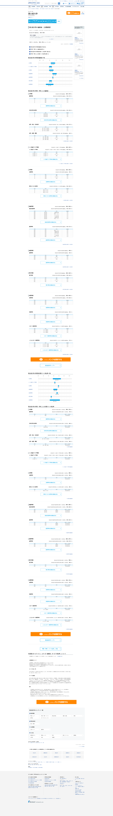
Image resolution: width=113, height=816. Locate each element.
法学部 (30, 70)
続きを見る (81, 43)
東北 (31, 786)
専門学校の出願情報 (48, 781)
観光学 (66, 785)
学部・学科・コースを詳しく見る (50, 648)
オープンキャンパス (76, 6)
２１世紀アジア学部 (33, 66)
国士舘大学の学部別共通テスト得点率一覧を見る (40, 51)
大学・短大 (57, 6)
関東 (33, 786)
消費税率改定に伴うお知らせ (79, 794)
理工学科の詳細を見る (50, 285)
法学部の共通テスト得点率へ (68, 200)
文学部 (30, 63)
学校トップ (30, 21)
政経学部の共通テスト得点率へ (68, 244)
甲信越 (36, 786)
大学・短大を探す (42, 8)
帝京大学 (34, 752)
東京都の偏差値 (40, 767)
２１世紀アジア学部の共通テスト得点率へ (66, 163)
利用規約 (76, 784)
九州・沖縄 (36, 787)
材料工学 (63, 786)
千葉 (36, 764)
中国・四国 (32, 787)
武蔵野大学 (67, 752)
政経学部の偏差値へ (70, 532)
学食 (42, 737)
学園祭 (53, 737)
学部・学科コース (35, 21)
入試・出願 (82, 6)
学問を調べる (62, 783)
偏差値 (59, 21)
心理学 (69, 785)
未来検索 (33, 6)
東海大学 (56, 752)
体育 (43, 742)
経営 (39, 742)
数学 (71, 785)
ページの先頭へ (82, 746)
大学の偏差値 (30, 767)
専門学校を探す (47, 778)
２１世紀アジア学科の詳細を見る (50, 159)
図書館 (75, 735)
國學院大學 (45, 752)
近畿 (29, 787)
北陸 (40, 786)
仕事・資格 (45, 6)
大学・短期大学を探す (31, 778)
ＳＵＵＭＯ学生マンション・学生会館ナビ (53, 798)
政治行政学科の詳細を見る (50, 222)
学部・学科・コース (45, 715)
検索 (59, 3)
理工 (41, 742)
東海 (38, 786)
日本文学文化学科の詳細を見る (50, 120)
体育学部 (30, 84)
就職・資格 (45, 21)
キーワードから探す (78, 789)
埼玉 (34, 764)
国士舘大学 (52, 8)
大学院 (31, 737)
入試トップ (32, 729)
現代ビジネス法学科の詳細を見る (50, 195)
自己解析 (38, 6)
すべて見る (81, 78)
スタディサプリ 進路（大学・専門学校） (33, 8)
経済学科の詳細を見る (50, 240)
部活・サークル (66, 735)
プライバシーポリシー (78, 785)
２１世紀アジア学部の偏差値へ (68, 466)
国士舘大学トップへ (50, 365)
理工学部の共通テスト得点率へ (68, 289)
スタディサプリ (30, 798)
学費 (74, 715)
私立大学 (46, 8)
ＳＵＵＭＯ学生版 (43, 798)
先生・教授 (40, 21)
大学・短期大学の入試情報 (32, 781)
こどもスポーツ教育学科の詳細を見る (51, 350)
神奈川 (41, 764)
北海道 (29, 786)
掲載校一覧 (77, 788)
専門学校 (62, 6)
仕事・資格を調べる (63, 778)
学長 (53, 735)
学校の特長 (54, 715)
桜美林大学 (78, 752)
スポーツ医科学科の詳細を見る (50, 335)
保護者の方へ (32, 735)
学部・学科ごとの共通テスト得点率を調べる (40, 53)
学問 (50, 6)
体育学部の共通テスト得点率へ (68, 354)
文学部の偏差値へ (70, 446)
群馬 (32, 764)
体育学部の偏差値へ (70, 629)
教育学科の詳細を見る (50, 105)
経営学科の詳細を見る (50, 262)
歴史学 (61, 785)
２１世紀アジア (32, 742)
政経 (37, 742)
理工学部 (30, 80)
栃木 (30, 764)
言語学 (63, 785)
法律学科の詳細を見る (50, 181)
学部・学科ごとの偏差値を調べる (37, 49)
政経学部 (30, 73)
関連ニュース (43, 735)
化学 (60, 786)
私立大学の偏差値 (35, 767)
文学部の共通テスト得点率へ (68, 141)
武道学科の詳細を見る (50, 321)
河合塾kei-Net (60, 656)
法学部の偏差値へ (70, 498)
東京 (49, 8)
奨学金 (31, 717)
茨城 (28, 764)
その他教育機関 (68, 6)
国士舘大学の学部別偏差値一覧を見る (38, 46)
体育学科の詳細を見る (50, 307)
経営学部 (30, 77)
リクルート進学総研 (37, 798)
